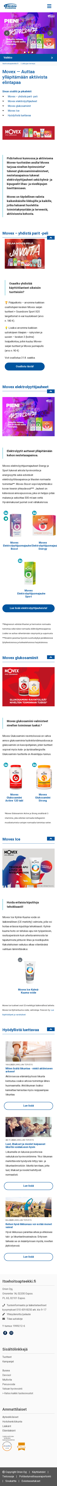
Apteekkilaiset (10, 1417)
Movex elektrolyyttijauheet (22, 101)
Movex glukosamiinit (19, 105)
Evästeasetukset (31, 1481)
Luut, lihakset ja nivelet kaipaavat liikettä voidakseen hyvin (25, 1146)
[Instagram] (11, 1333)
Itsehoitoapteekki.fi (19, 1281)
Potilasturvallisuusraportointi (35, 1476)
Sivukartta (10, 1481)
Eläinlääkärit (9, 1430)
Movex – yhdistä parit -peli (22, 96)
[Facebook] (5, 1333)
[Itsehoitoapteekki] (10, 6)
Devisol (6, 1375)
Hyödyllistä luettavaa (19, 115)
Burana (6, 1370)
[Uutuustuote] (6, 518)
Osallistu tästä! (25, 366)
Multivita (7, 1379)
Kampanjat (8, 1361)
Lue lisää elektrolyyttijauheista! (28, 608)
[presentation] (7, 33)
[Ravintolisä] (6, 513)
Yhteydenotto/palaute (19, 1314)
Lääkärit (6, 1426)
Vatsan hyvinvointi (12, 1388)
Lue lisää (28, 1105)
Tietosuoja (8, 1476)
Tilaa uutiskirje (15, 1318)
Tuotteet (7, 1356)
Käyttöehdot (38, 1472)
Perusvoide (8, 1384)
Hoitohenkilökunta (12, 1421)
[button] (24, 52)
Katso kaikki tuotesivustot (18, 1393)
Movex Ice (13, 110)
